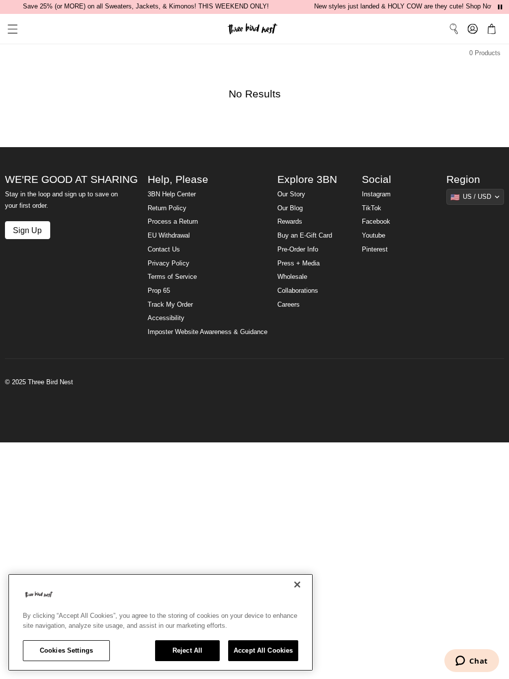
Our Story (291, 194)
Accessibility (166, 318)
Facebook (376, 221)
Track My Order (170, 304)
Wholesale (292, 276)
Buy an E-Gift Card (304, 235)
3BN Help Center (172, 194)
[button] (9, 29)
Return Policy (167, 208)
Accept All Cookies (263, 650)
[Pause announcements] (500, 7)
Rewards (289, 221)
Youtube (373, 235)
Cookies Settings (66, 650)
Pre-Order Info (297, 249)
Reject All (187, 650)
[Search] (453, 28)
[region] (160, 622)
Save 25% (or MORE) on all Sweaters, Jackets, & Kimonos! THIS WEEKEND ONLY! (146, 6)
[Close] (297, 584)
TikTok (371, 208)
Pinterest (375, 249)
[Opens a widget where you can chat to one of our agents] (471, 661)
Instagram (376, 194)
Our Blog (290, 208)
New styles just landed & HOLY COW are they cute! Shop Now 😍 (409, 6)
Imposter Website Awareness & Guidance (207, 332)
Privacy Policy (168, 263)
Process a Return (173, 221)
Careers (288, 304)
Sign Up (27, 230)
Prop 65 (159, 290)
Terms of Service (172, 276)
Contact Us (164, 249)
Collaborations (297, 290)
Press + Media (298, 263)
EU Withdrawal (169, 235)
